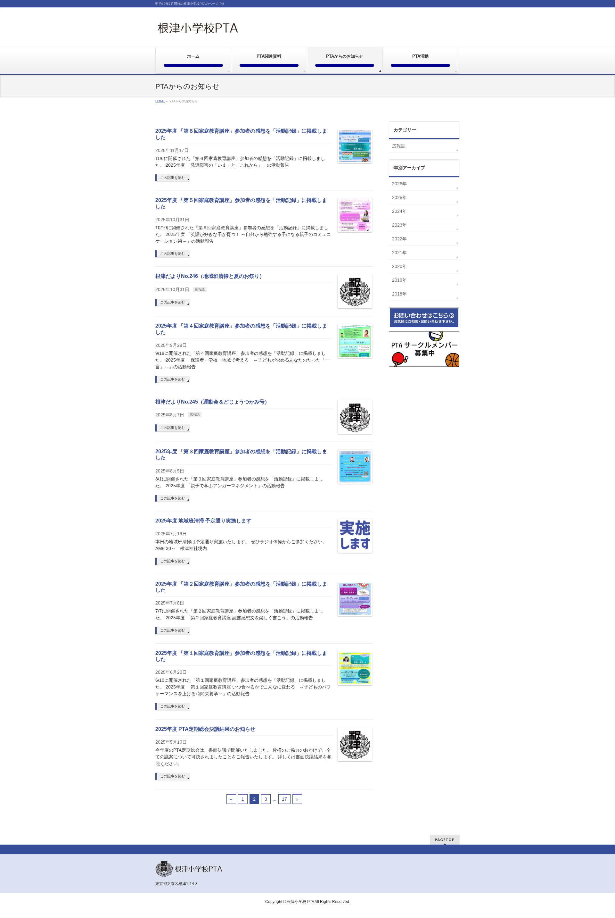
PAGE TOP (596, 884)
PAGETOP (445, 840)
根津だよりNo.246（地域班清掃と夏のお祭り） (210, 276)
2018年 (399, 293)
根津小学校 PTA (300, 901)
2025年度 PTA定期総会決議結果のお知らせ (205, 729)
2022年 (399, 238)
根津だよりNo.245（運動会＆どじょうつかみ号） (212, 402)
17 (284, 799)
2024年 (399, 211)
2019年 (399, 280)
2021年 (399, 252)
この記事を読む (172, 177)
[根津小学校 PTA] (198, 30)
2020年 (399, 266)
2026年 (399, 183)
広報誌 (200, 289)
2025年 (399, 197)
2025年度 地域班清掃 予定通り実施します (203, 520)
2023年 (399, 225)
